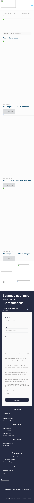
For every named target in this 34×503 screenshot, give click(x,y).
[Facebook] (20, 493)
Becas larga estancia (8, 443)
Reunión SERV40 (7, 430)
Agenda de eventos (8, 470)
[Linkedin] (17, 493)
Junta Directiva (6, 413)
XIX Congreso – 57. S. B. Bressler (16, 107)
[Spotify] (24, 493)
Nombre (7, 317)
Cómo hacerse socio (8, 418)
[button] (32, 5)
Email (7, 327)
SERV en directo (7, 433)
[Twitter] (13, 493)
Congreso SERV (7, 428)
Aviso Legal (6, 498)
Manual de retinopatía (8, 462)
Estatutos (5, 416)
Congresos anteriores (8, 435)
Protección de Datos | (15, 498)
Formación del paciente (9, 459)
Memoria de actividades (9, 420)
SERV (15, 13)
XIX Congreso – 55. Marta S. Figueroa (17, 254)
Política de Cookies (26, 498)
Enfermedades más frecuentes (11, 457)
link (25, 381)
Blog (4, 473)
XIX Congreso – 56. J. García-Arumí (17, 180)
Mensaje (8, 337)
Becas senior (6, 445)
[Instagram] (9, 493)
